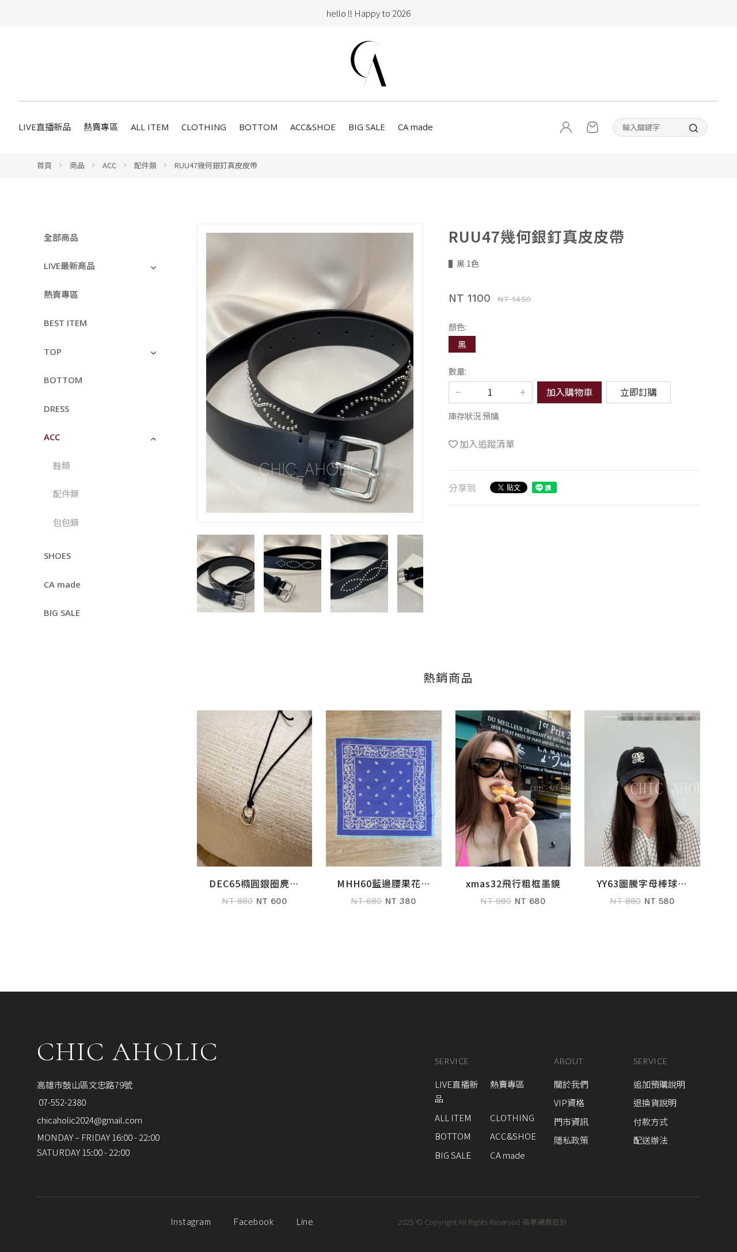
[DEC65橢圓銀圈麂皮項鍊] (255, 814)
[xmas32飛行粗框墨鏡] (513, 814)
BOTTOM (258, 127)
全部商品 (61, 237)
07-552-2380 (61, 1102)
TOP (53, 351)
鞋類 (61, 465)
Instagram (190, 1221)
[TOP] (717, 988)
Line (305, 1221)
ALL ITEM (150, 127)
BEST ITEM (65, 322)
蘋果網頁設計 (544, 1221)
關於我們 (571, 1084)
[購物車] (592, 127)
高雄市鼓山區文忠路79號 (84, 1085)
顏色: (457, 326)
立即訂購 (638, 392)
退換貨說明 (655, 1102)
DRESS (56, 408)
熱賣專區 (100, 127)
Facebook (253, 1221)
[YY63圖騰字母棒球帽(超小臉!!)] (642, 814)
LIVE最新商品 (69, 265)
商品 (77, 165)
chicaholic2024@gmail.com (89, 1120)
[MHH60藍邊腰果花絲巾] (384, 814)
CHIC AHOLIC (127, 1051)
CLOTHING (203, 127)
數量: (457, 371)
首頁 (44, 165)
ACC (109, 165)
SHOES (57, 555)
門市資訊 (571, 1121)
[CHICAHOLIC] (368, 63)
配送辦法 (650, 1140)
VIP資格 (569, 1102)
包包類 (66, 522)
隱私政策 (571, 1140)
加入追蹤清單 (487, 444)
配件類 (145, 165)
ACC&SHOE (313, 127)
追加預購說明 (659, 1084)
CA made (415, 127)
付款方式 (650, 1121)
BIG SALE (366, 127)
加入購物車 (569, 392)
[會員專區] (566, 127)
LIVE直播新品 (44, 127)
